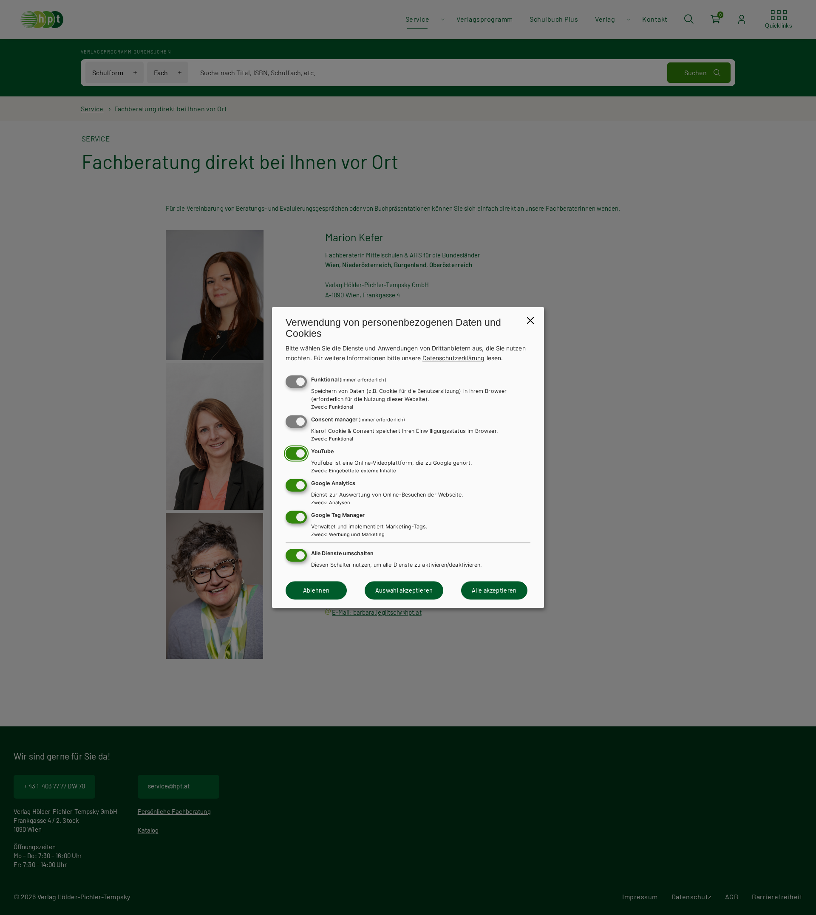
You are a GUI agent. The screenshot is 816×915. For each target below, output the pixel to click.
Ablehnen (316, 590)
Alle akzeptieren (494, 590)
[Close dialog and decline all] (530, 320)
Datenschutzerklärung (453, 357)
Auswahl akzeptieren (404, 590)
